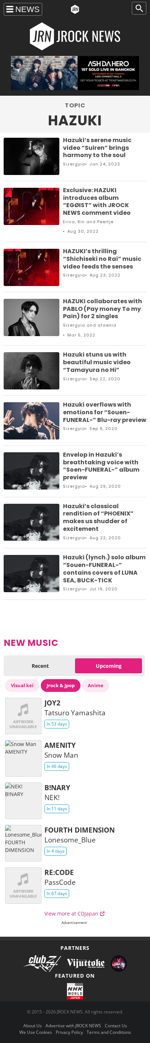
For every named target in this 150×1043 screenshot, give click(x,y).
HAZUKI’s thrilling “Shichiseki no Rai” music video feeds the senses (102, 259)
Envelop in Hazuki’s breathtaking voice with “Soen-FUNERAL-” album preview (101, 465)
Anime (95, 685)
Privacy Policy (69, 1032)
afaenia (107, 325)
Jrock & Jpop (61, 685)
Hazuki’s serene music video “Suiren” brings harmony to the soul (97, 148)
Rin (81, 222)
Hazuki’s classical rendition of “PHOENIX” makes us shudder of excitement (98, 517)
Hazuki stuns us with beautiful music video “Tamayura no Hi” (97, 362)
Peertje (105, 222)
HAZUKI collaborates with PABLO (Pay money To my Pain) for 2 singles (102, 309)
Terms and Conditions (109, 1032)
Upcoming (109, 665)
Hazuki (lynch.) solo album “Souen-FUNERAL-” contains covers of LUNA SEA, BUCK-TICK (104, 568)
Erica (69, 222)
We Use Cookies (35, 1032)
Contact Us (116, 1026)
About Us (32, 1026)
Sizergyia (74, 164)
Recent (40, 665)
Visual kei (22, 685)
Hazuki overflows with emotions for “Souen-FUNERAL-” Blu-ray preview (104, 412)
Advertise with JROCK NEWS (73, 1026)
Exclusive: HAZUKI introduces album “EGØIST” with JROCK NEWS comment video (97, 201)
